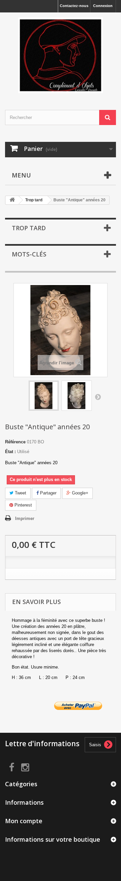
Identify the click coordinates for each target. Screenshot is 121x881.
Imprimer (24, 518)
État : (10, 451)
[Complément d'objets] (60, 55)
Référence (15, 441)
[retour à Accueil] (12, 200)
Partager (47, 492)
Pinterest (22, 505)
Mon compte (23, 821)
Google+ (79, 492)
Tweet (19, 492)
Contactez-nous (74, 6)
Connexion (103, 6)
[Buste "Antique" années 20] (43, 395)
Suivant (97, 396)
